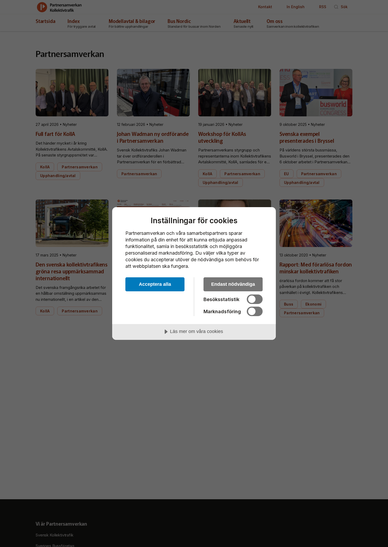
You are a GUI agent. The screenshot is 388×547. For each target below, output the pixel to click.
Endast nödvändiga (233, 284)
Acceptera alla (155, 284)
